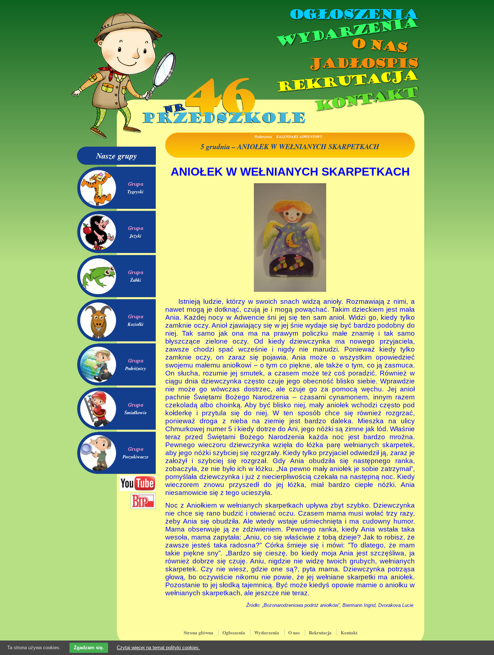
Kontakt (365, 99)
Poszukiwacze (136, 456)
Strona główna (198, 632)
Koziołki (136, 324)
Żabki (135, 280)
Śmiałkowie (135, 412)
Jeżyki (135, 235)
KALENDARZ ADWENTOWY (299, 136)
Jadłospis (362, 63)
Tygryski (135, 191)
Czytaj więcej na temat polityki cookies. (158, 647)
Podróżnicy (135, 368)
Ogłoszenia (353, 14)
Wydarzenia (346, 32)
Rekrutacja (346, 81)
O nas (378, 45)
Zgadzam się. (89, 647)
